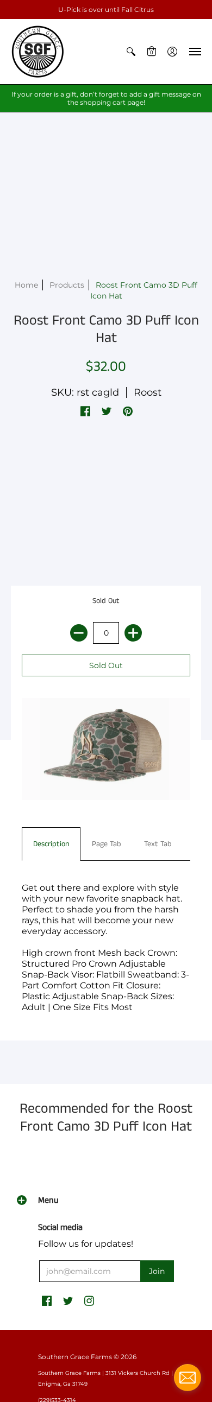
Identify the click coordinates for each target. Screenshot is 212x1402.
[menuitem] (131, 51)
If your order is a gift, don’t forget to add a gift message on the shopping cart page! (106, 98)
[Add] (133, 633)
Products (66, 285)
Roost (147, 392)
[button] (131, 51)
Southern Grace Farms (75, 1357)
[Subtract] (79, 633)
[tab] (51, 844)
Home (26, 285)
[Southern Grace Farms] (38, 51)
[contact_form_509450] (187, 1377)
